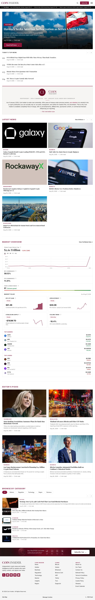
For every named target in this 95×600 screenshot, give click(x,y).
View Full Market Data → (86, 242)
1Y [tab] (13, 253)
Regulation (21, 492)
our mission (73, 102)
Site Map (4, 597)
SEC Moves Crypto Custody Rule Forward (20, 78)
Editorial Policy (80, 572)
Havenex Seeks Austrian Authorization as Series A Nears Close (44, 29)
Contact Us (79, 570)
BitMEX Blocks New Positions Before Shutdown (65, 189)
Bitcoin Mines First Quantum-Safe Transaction (22, 71)
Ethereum (58, 570)
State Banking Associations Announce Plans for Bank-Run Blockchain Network (24, 422)
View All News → (80, 119)
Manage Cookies (47, 597)
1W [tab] (7, 253)
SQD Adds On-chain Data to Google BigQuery (64, 152)
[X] (3, 575)
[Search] (77, 3)
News (36, 564)
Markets (12, 492)
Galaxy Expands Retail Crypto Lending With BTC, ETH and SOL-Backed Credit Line (24, 153)
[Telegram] (18, 575)
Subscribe (84, 3)
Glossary (78, 583)
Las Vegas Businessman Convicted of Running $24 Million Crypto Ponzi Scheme (24, 468)
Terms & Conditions (81, 575)
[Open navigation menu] (92, 3)
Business (49, 492)
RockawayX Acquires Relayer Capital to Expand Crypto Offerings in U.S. (21, 190)
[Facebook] (11, 575)
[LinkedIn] (7, 575)
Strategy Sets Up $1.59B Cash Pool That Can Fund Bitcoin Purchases (44, 502)
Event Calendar (80, 586)
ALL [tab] (16, 253)
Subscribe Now (80, 552)
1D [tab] (5, 253)
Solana (57, 567)
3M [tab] (10, 253)
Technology (31, 492)
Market (37, 578)
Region (40, 492)
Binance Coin (59, 572)
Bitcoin (57, 564)
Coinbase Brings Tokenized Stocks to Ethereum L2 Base (27, 519)
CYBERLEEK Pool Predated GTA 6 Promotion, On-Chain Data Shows (31, 537)
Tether (57, 578)
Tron (56, 581)
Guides (37, 567)
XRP (56, 575)
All (4, 492)
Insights (37, 581)
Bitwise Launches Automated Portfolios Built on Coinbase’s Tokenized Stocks (67, 468)
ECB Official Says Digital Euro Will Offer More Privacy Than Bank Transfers (31, 57)
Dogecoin (58, 583)
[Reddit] (15, 575)
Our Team (78, 567)
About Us (78, 564)
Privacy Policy (80, 578)
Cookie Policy (80, 581)
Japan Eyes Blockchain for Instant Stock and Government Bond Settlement (24, 226)
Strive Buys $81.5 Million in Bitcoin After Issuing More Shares (29, 510)
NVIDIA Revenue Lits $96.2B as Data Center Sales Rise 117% (26, 64)
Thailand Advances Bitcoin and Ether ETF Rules (67, 421)
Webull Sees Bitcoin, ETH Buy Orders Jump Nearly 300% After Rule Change (33, 528)
